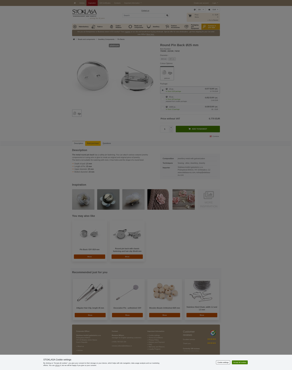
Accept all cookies (239, 362)
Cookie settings (223, 362)
